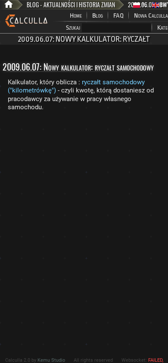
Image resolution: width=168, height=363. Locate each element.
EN (162, 5)
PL (143, 5)
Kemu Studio (51, 360)
